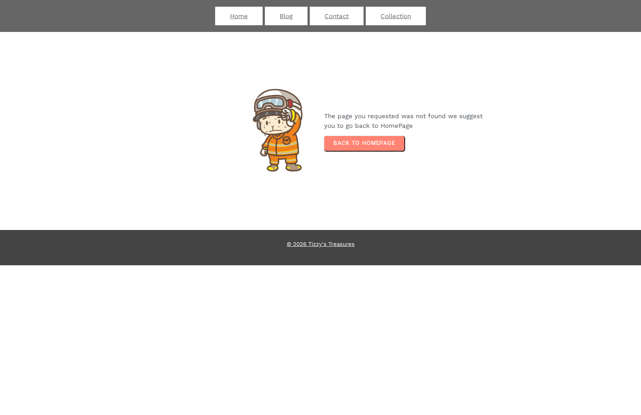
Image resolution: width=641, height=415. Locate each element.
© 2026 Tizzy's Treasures (321, 244)
